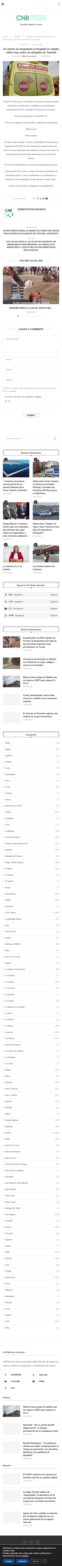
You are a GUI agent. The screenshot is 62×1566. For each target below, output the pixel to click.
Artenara (32, 793)
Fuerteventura (32, 894)
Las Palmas (32, 1038)
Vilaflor (32, 1315)
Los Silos (32, 1064)
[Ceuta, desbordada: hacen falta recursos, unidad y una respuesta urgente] (11, 699)
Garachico (32, 906)
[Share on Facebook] (37, 198)
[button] (5, 291)
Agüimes (32, 755)
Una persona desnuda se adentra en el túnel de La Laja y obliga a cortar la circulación (39, 662)
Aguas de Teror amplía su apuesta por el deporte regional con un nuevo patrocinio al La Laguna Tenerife (40, 1517)
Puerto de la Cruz (32, 1145)
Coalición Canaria (32, 837)
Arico (32, 781)
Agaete (32, 749)
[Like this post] (34, 198)
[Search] (59, 4)
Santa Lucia (32, 1196)
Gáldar (32, 900)
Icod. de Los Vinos (32, 957)
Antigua (32, 762)
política (32, 1133)
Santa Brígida (32, 1189)
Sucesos (32, 1227)
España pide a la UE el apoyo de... (31, 308)
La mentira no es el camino (12, 568)
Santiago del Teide (32, 1208)
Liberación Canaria (32, 1045)
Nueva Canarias (32, 1089)
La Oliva (32, 1013)
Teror (32, 1265)
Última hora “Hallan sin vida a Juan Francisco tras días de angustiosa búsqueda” (46, 528)
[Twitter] (31, 1542)
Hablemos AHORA (32, 944)
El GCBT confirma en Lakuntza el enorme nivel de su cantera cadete (40, 1476)
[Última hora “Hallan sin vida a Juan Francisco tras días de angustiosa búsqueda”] (46, 511)
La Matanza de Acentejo (32, 1007)
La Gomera (32, 982)
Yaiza (32, 1328)
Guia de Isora (32, 931)
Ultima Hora (32, 1277)
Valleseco (32, 1290)
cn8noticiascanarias (29, 56)
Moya (32, 1076)
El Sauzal (32, 881)
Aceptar (9, 1561)
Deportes (32, 850)
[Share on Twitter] (41, 198)
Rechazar (22, 1561)
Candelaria (32, 818)
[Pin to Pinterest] (43, 198)
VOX (32, 1321)
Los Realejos (32, 1057)
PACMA (32, 1108)
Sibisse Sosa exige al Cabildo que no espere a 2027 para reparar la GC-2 (40, 680)
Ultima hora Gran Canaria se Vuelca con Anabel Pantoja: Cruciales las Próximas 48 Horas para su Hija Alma (45, 487)
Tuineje (32, 1271)
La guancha (32, 994)
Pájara (32, 1114)
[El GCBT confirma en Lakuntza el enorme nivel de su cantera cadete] (11, 1478)
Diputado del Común (32, 856)
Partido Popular (32, 1120)
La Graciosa (32, 988)
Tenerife (17, 36)
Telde (32, 1252)
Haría (32, 950)
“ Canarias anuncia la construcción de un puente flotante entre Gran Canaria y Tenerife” (15, 485)
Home (5, 36)
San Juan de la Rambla (32, 1170)
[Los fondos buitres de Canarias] (46, 553)
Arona (32, 787)
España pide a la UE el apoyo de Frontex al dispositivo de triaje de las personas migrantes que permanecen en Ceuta (40, 642)
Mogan (32, 1070)
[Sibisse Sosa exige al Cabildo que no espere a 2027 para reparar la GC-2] (11, 681)
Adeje (32, 743)
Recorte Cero (32, 1158)
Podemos (32, 1126)
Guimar (32, 938)
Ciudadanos (32, 831)
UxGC (32, 1284)
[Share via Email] (47, 198)
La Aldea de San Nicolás (32, 969)
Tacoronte (32, 1233)
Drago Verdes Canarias (32, 862)
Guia (32, 925)
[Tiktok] (37, 1542)
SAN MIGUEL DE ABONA (32, 1183)
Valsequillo (32, 1296)
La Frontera (32, 975)
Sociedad (32, 1221)
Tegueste (32, 1240)
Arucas (32, 799)
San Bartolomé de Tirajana (32, 1164)
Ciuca (32, 825)
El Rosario (32, 875)
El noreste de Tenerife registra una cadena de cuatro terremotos (40, 715)
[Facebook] (24, 1542)
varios (32, 1309)
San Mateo (32, 1177)
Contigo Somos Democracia (32, 843)
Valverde (32, 1302)
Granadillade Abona (32, 919)
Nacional (32, 1082)
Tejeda (32, 1246)
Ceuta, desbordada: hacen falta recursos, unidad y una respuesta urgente (40, 698)
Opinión (32, 1101)
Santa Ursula (32, 1202)
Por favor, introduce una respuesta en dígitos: (23, 397)
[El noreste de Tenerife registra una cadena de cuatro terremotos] (11, 717)
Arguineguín (32, 774)
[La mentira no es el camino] (16, 553)
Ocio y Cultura (32, 1095)
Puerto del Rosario (32, 1152)
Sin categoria (32, 1214)
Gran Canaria (32, 913)
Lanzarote (32, 1032)
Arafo (32, 768)
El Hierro (32, 869)
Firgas (32, 887)
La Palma (32, 1026)
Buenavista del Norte (32, 806)
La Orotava (32, 1019)
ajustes (25, 1556)
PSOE (32, 1139)
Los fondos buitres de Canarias (44, 568)
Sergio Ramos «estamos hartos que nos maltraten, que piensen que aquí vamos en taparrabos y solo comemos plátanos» (16, 529)
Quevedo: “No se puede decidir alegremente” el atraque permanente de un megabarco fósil (40, 1428)
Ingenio (32, 963)
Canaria (32, 812)
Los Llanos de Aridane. (32, 1051)
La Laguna (32, 1001)
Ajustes (36, 1561)
